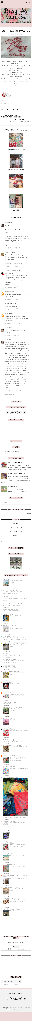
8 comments (5, 103)
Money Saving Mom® (10, 590)
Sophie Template (24, 1007)
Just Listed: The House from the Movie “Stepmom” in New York (14, 661)
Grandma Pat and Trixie (10, 667)
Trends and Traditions (10, 777)
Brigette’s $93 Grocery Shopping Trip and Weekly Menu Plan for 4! (15, 592)
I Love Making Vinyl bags (17, 473)
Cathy (7, 223)
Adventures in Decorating (12, 745)
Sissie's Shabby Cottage (11, 887)
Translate (15, 984)
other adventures (16, 531)
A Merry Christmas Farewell (17, 855)
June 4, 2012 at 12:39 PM (12, 266)
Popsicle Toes (7, 682)
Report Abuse (5, 542)
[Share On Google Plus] (14, 109)
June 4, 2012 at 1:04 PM (12, 287)
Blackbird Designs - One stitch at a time (15, 876)
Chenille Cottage (11, 270)
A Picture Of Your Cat (15, 616)
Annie (7, 313)
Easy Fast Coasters (15, 462)
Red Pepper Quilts (9, 766)
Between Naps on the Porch (12, 604)
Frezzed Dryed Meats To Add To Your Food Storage (18, 900)
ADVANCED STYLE (9, 666)
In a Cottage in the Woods (12, 909)
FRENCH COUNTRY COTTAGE (12, 707)
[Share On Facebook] (10, 109)
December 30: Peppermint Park (12, 741)
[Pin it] (17, 109)
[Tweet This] (7, 109)
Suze (6, 339)
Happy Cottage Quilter (10, 609)
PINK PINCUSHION (9, 864)
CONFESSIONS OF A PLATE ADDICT (14, 643)
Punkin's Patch (8, 614)
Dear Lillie (6, 654)
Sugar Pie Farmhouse (10, 702)
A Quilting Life (7, 597)
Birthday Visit (13, 910)
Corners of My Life (9, 718)
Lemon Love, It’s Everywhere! (11, 605)
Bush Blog (6, 832)
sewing (16, 535)
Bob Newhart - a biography (11, 611)
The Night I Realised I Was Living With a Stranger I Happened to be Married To (14, 638)
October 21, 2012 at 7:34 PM (13, 390)
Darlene (7, 252)
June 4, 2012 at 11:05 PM (12, 323)
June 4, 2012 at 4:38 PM (12, 309)
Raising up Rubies (9, 729)
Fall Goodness (7, 703)
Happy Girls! (12, 486)
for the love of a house (11, 756)
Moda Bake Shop (8, 740)
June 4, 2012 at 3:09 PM (12, 299)
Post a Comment (8, 395)
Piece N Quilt (7, 693)
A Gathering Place (9, 821)
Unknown (8, 291)
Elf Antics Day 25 (14, 683)
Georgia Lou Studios (20, 1010)
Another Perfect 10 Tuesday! (17, 866)
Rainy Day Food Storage (11, 898)
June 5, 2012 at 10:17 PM (12, 335)
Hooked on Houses (9, 659)
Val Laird (6, 579)
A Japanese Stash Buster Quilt (18, 768)
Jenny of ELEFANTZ (9, 625)
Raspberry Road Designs (11, 671)
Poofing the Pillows (9, 854)
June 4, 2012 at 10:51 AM (12, 248)
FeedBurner (20, 949)
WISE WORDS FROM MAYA (17, 823)
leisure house (13, 719)
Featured (16, 523)
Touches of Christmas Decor (11, 655)
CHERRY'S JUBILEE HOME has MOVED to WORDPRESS (18, 845)
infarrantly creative (9, 636)
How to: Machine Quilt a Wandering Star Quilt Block (17, 695)
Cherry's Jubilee (8, 843)
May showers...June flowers (17, 834)
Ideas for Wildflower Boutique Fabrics (14, 817)
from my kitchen (16, 527)
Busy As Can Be (16, 13)
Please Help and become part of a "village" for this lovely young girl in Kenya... (18, 759)
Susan (7, 327)
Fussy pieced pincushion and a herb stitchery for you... (18, 627)
